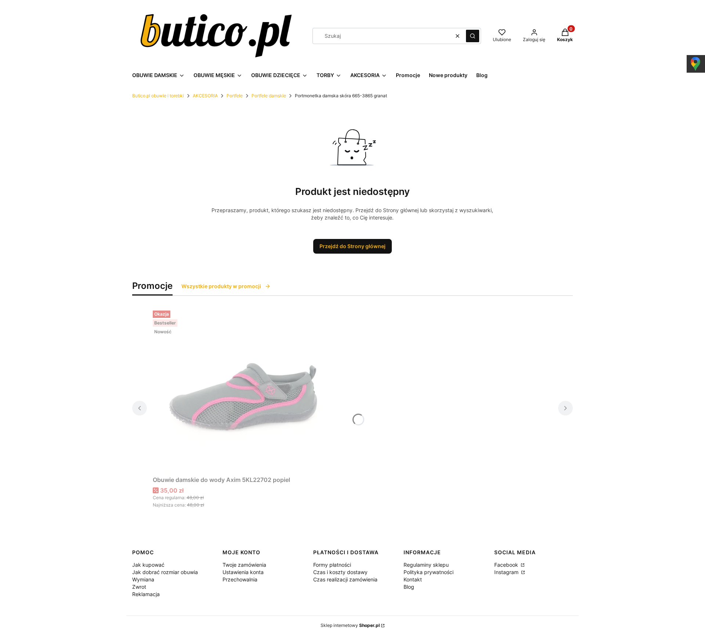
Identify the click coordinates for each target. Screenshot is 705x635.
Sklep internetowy (350, 625)
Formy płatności (332, 565)
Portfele (235, 95)
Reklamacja (146, 594)
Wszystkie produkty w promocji (221, 286)
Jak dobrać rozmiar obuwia (165, 572)
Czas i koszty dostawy (340, 572)
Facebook (507, 565)
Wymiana (143, 579)
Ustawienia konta (243, 572)
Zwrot (139, 587)
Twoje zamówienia (244, 565)
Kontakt (413, 579)
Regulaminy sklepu (426, 565)
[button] (472, 36)
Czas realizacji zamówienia (345, 579)
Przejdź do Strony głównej (352, 246)
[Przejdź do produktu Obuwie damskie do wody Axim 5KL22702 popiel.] (244, 390)
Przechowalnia (240, 579)
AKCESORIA (205, 95)
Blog (409, 587)
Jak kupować (148, 565)
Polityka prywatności (428, 572)
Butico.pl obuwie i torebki (158, 95)
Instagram (507, 572)
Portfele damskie (269, 95)
